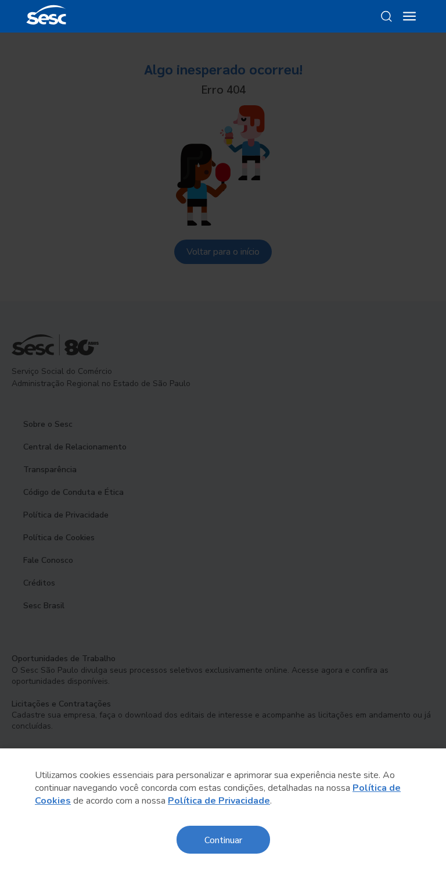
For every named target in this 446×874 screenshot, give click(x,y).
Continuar (223, 839)
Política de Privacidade (219, 800)
